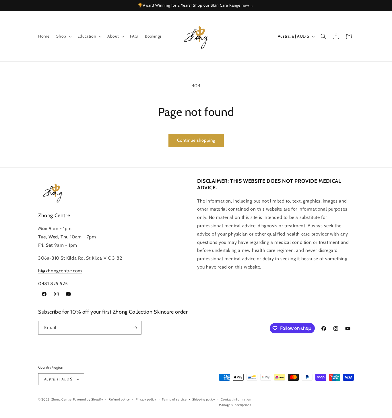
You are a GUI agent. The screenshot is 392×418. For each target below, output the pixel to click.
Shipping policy (203, 399)
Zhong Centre (61, 399)
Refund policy (119, 399)
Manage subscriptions (235, 405)
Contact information (236, 399)
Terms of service (174, 399)
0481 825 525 (53, 283)
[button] (63, 36)
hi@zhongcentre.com (60, 270)
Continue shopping (196, 140)
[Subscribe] (135, 328)
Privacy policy (146, 399)
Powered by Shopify (88, 399)
